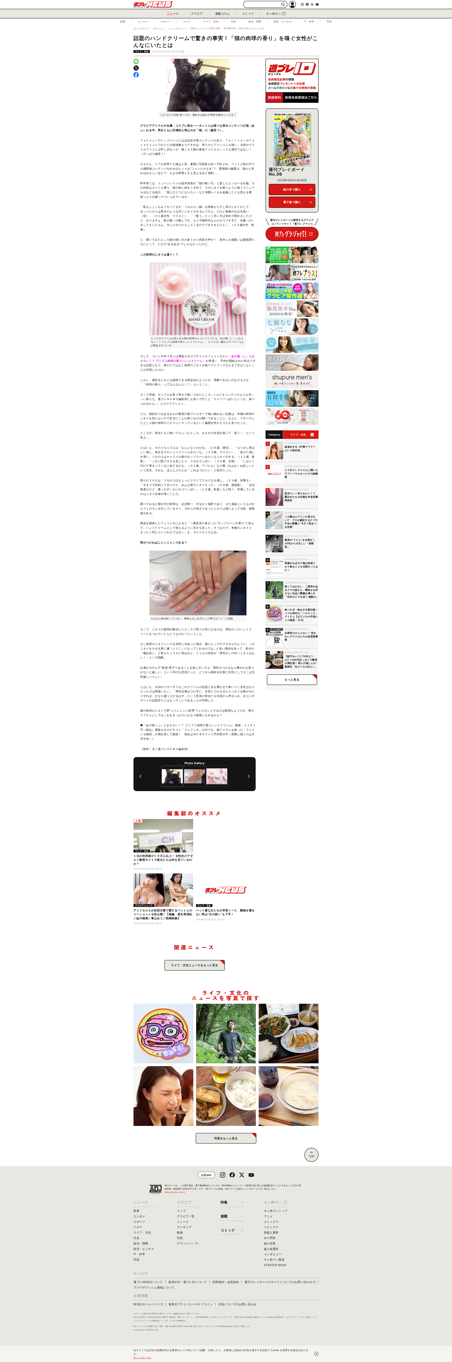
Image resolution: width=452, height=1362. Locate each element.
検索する (283, 4)
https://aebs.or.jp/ (175, 1192)
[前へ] (140, 776)
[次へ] (248, 776)
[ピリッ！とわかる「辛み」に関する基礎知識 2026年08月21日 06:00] (163, 1096)
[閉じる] (316, 1354)
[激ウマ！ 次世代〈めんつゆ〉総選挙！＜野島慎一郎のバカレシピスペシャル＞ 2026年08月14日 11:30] (289, 1096)
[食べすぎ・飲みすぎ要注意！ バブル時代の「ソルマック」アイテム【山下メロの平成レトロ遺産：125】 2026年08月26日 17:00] (163, 1034)
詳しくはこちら (142, 1357)
